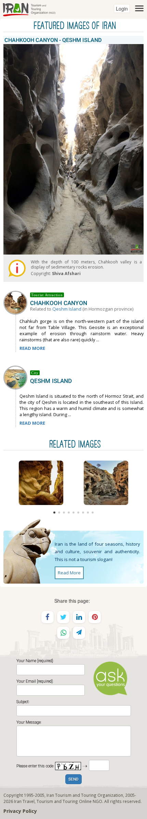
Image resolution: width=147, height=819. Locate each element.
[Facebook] (47, 617)
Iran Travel (24, 801)
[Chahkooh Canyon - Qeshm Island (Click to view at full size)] (41, 483)
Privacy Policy (20, 811)
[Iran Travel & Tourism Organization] (29, 8)
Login (122, 8)
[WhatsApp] (63, 633)
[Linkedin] (79, 617)
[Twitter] (63, 617)
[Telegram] (79, 633)
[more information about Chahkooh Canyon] (16, 302)
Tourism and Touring (57, 801)
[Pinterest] (95, 617)
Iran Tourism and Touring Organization (84, 795)
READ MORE (32, 348)
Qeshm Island (66, 309)
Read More (69, 573)
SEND (73, 779)
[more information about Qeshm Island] (16, 376)
